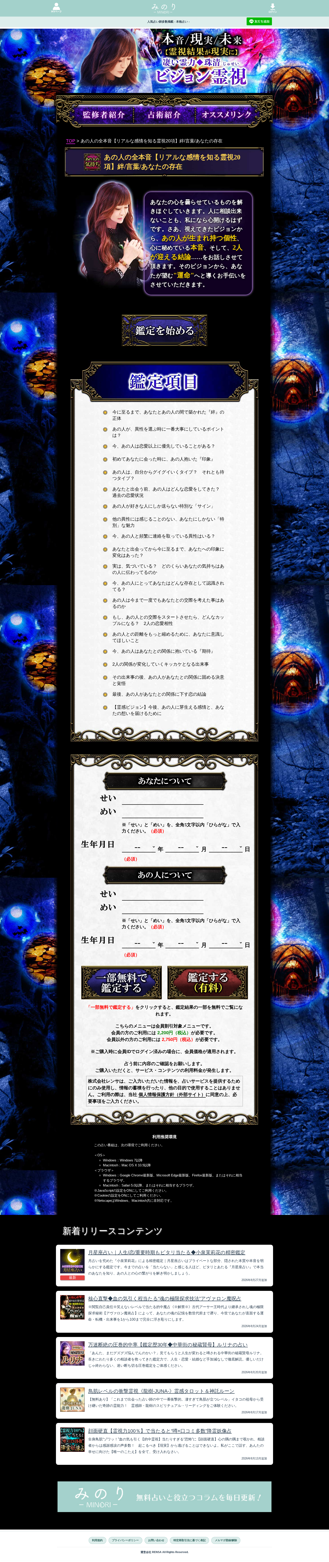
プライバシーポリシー (125, 1540)
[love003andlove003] (121, 982)
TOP (70, 140)
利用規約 (97, 1540)
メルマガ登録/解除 (226, 1540)
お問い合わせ (156, 1540)
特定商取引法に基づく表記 (189, 1540)
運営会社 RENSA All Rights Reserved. (164, 1552)
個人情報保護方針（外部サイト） (172, 1094)
